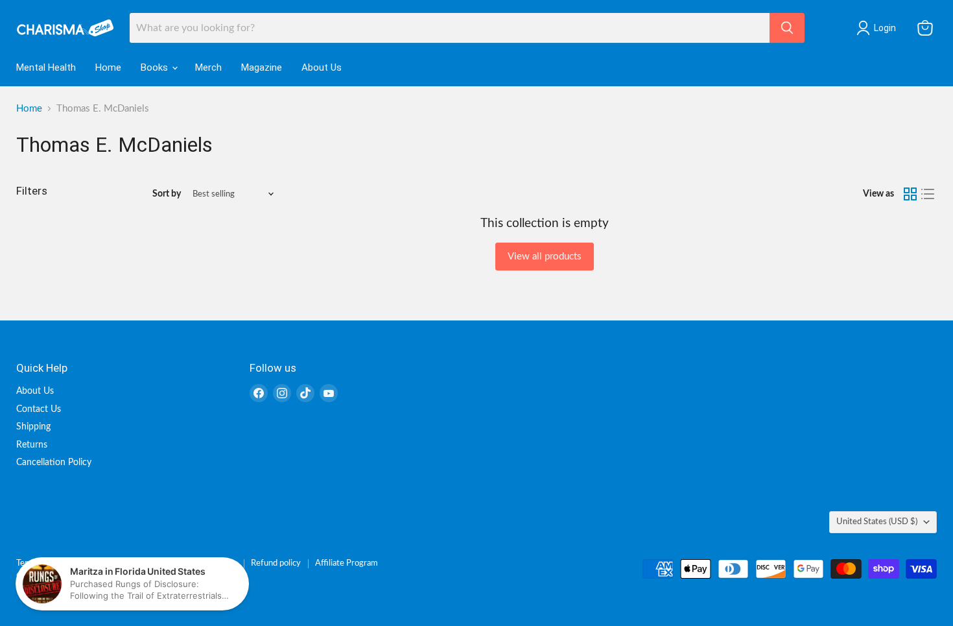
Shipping (33, 426)
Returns (31, 445)
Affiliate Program (346, 563)
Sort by (166, 194)
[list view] (928, 194)
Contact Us (38, 409)
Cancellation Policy (53, 462)
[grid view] (910, 194)
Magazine (261, 67)
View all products (545, 256)
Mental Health (46, 67)
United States (876, 521)
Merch (208, 67)
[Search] (787, 28)
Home (108, 67)
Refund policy (276, 563)
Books (156, 67)
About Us (321, 67)
